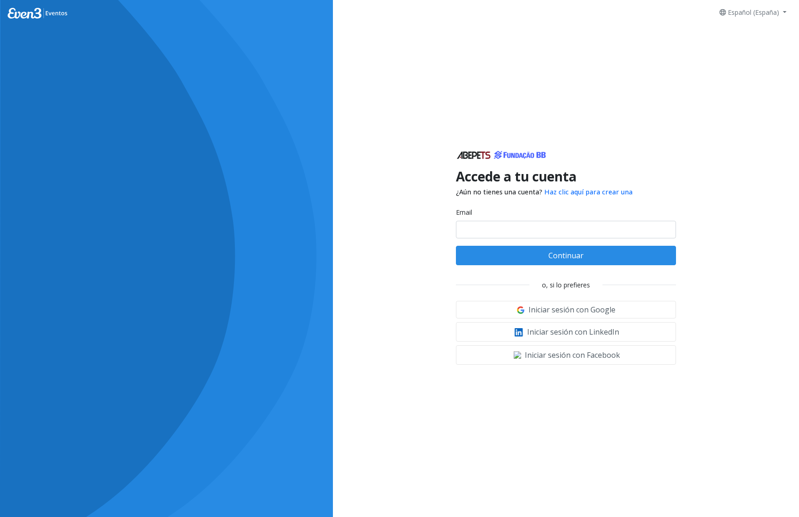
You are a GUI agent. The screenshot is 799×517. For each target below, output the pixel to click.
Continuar (566, 255)
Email (464, 212)
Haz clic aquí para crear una (588, 191)
